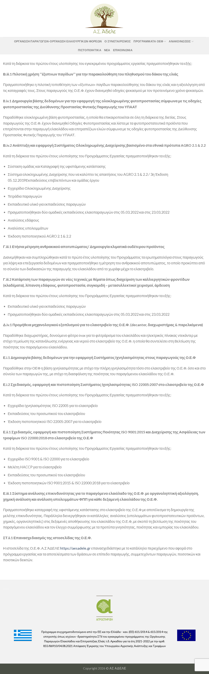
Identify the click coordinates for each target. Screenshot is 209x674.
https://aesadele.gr (75, 548)
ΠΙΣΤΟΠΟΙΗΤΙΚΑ (89, 50)
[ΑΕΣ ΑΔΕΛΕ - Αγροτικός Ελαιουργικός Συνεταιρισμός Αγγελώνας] (104, 18)
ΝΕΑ (107, 50)
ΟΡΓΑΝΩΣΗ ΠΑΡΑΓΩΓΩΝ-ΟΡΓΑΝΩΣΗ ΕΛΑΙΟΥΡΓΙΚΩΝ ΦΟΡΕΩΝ (58, 41)
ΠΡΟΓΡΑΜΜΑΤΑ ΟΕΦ (148, 41)
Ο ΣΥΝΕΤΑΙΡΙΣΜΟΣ (117, 41)
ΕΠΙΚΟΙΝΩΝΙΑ (122, 50)
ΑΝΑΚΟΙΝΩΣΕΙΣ (180, 41)
